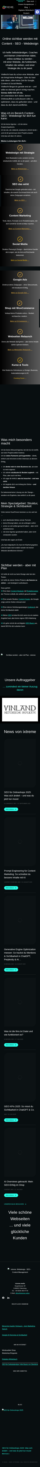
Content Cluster (24, 599)
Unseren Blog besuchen (14, 1204)
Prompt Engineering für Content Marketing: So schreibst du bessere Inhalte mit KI (19, 874)
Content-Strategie (17, 591)
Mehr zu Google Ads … (20, 293)
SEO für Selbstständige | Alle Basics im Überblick (20, 1364)
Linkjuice (31, 607)
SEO (9, 615)
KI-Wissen (14, 882)
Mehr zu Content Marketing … (20, 229)
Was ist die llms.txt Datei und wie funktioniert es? (18, 1033)
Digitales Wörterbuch (9, 1359)
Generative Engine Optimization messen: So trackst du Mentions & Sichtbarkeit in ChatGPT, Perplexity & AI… (20, 954)
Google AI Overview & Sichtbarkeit (14, 1335)
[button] (4, 710)
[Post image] (20, 763)
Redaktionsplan (32, 591)
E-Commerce (8, 803)
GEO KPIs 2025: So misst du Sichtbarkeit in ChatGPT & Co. (19, 1108)
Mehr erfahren (10, 809)
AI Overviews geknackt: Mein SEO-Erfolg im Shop (18, 1183)
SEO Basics (30, 623)
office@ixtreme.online (22, 1293)
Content (7, 882)
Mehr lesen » (6, 1454)
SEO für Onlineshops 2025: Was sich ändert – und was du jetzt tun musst (19, 795)
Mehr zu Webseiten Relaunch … (20, 350)
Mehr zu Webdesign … (20, 169)
